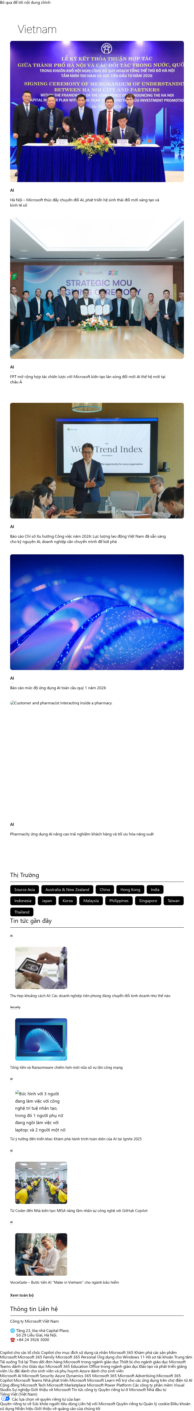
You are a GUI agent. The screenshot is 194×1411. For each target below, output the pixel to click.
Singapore (148, 900)
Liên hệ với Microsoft (96, 1403)
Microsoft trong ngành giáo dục (91, 1361)
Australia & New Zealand (67, 889)
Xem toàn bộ (22, 1295)
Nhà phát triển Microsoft (64, 1380)
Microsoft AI (10, 1375)
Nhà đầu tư (156, 1389)
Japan (47, 900)
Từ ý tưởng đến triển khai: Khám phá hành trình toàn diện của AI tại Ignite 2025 (76, 1138)
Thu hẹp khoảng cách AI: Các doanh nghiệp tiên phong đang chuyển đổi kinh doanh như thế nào (90, 995)
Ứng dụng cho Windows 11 (121, 1356)
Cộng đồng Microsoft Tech (23, 1385)
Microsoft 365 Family (36, 1356)
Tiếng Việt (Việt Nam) (18, 1394)
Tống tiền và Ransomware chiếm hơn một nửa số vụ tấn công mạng (66, 1067)
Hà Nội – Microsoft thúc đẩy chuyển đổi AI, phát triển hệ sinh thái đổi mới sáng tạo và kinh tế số (84, 202)
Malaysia (91, 900)
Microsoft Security (38, 1375)
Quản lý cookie (156, 1403)
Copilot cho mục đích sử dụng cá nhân (74, 1352)
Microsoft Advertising (136, 1375)
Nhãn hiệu (24, 1408)
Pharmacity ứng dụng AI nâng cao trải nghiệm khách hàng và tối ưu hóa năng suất (82, 833)
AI (12, 190)
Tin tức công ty (84, 1389)
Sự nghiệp (21, 1389)
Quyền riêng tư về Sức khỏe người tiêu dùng (38, 1403)
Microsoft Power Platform (109, 1385)
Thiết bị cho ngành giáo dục (144, 1361)
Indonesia (22, 900)
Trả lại (23, 1361)
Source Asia (24, 889)
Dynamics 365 (78, 1375)
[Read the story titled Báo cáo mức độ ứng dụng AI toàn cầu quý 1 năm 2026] (97, 612)
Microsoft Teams (28, 1380)
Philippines (119, 900)
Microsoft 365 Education (66, 1366)
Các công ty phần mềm (153, 1385)
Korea (68, 900)
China (105, 889)
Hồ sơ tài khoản (159, 1356)
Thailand (21, 911)
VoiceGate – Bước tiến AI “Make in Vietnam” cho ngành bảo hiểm (64, 1282)
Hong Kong (130, 889)
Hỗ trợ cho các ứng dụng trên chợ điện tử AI (154, 1380)
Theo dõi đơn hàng (45, 1361)
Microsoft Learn (101, 1380)
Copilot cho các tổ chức (20, 1352)
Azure (60, 1375)
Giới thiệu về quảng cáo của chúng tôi (67, 1408)
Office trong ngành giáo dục (113, 1366)
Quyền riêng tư (129, 1403)
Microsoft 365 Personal (76, 1356)
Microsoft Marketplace (66, 1385)
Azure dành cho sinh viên (102, 1370)
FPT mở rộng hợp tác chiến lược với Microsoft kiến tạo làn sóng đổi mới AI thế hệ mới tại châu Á (87, 379)
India (155, 889)
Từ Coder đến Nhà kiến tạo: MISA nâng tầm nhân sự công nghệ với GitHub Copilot (79, 1210)
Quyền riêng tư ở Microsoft (122, 1389)
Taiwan (174, 900)
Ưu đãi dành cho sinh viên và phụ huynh (43, 1370)
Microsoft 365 (121, 1352)
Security (15, 1007)
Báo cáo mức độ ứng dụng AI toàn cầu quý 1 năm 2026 (58, 687)
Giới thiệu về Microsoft (51, 1389)
